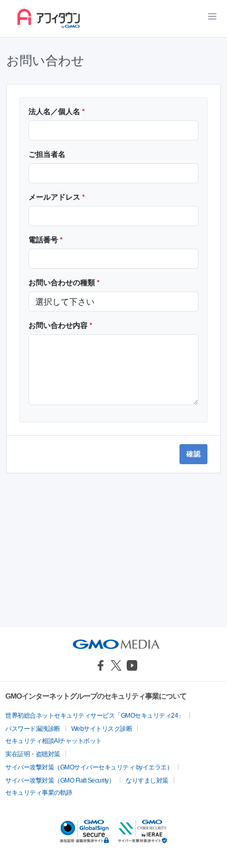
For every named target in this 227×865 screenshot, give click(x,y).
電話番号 (46, 240)
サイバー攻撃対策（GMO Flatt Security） (60, 780)
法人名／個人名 (57, 111)
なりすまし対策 (147, 780)
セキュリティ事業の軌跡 (38, 792)
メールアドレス (57, 197)
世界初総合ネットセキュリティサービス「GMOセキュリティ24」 (94, 715)
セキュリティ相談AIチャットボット (53, 741)
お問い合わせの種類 (64, 282)
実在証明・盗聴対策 (32, 754)
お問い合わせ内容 (60, 325)
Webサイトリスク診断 (102, 728)
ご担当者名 (47, 154)
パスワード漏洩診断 (32, 728)
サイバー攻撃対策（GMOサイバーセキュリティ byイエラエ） (89, 767)
